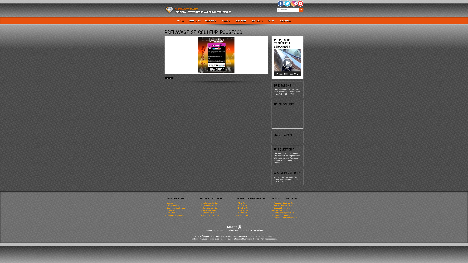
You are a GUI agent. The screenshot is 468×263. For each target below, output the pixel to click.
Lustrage (170, 210)
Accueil (180, 20)
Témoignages (258, 20)
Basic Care (242, 205)
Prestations (210, 20)
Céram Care (243, 210)
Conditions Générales (282, 215)
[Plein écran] (298, 74)
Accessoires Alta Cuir (211, 215)
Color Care (242, 213)
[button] (287, 63)
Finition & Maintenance (176, 215)
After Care (242, 203)
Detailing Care (243, 208)
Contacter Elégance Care (284, 213)
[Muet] (295, 74)
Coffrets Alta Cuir (209, 213)
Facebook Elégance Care (284, 203)
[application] (287, 62)
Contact (272, 20)
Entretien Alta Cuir (210, 205)
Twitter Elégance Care (283, 205)
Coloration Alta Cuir (210, 208)
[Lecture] (277, 74)
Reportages (241, 20)
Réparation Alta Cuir (211, 210)
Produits (226, 20)
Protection (171, 213)
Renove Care (243, 215)
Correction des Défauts (176, 208)
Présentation (194, 20)
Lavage (170, 203)
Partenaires (285, 20)
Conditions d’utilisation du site (285, 218)
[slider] (286, 74)
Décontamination (173, 205)
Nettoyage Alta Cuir (210, 203)
